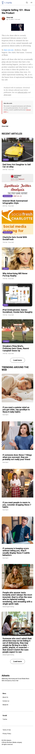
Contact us (6, 701)
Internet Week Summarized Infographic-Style (15, 202)
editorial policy (23, 92)
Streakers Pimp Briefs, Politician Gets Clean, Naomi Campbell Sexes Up (16, 348)
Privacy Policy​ (7, 733)
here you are (9, 50)
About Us (5, 697)
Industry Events (7, 196)
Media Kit (5, 705)
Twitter (5, 719)
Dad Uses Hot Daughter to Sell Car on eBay (17, 165)
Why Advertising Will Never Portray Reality (15, 274)
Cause (5, 305)
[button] (31, 2)
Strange (6, 159)
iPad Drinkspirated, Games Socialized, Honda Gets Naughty (17, 311)
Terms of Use (7, 730)
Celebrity (6, 341)
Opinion (6, 268)
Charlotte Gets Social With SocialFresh (15, 238)
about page (7, 95)
